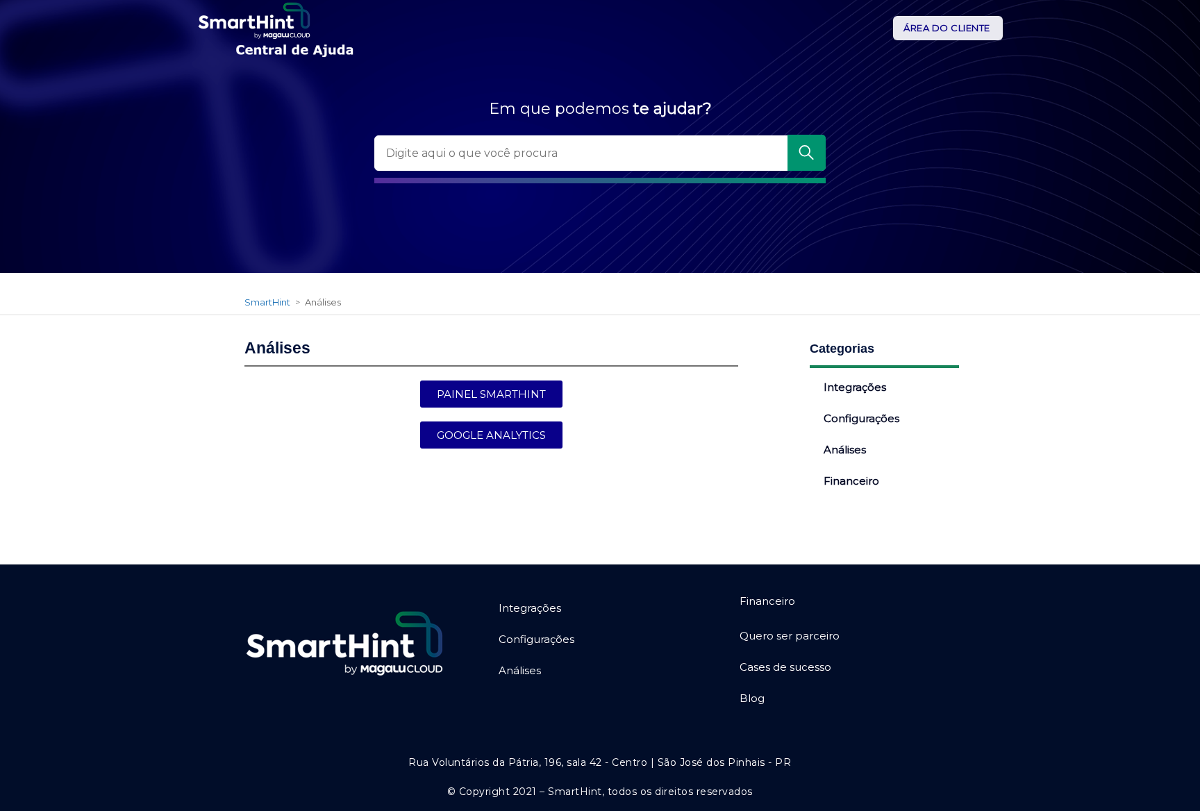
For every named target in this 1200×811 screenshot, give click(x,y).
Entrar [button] (948, 28)
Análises (845, 449)
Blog (752, 698)
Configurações (861, 418)
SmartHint (267, 302)
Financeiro (851, 480)
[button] (491, 394)
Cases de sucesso (785, 667)
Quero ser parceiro (790, 635)
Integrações (855, 387)
